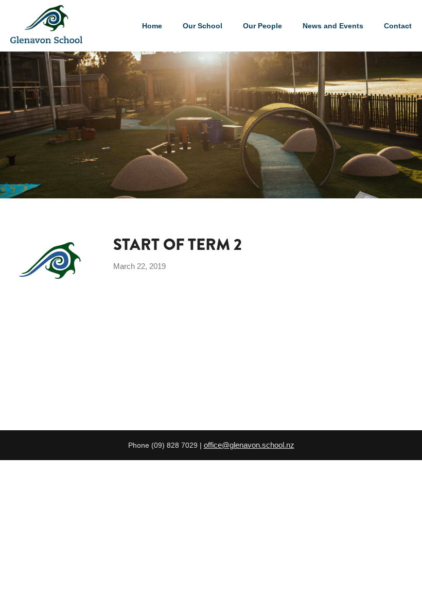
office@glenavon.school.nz (249, 445)
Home (152, 26)
